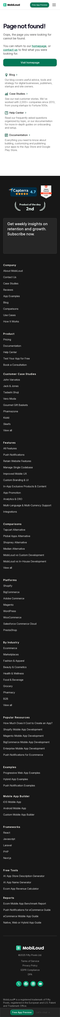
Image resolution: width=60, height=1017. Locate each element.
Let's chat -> (43, 1012)
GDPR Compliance (30, 970)
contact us (10, 49)
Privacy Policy (30, 965)
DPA (30, 974)
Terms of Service (30, 961)
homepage (39, 46)
